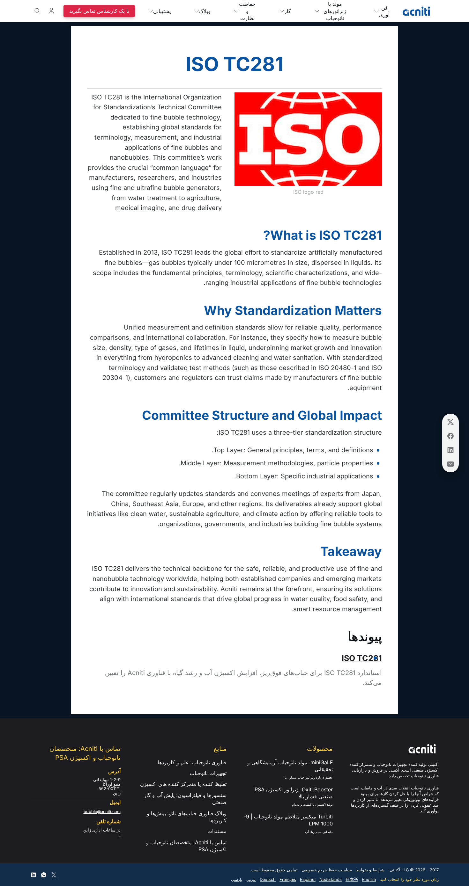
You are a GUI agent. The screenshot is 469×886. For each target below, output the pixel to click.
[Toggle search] (37, 11)
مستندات (217, 831)
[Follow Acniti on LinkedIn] (33, 875)
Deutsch (268, 879)
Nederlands (330, 879)
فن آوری (384, 11)
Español (308, 879)
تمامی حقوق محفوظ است (274, 870)
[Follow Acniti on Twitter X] (54, 875)
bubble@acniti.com (102, 811)
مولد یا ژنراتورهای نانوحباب (335, 11)
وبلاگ (205, 11)
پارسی (236, 879)
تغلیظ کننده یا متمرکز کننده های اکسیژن (183, 784)
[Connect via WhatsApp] (44, 875)
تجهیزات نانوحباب (208, 773)
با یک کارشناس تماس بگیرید (99, 11)
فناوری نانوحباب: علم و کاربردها (192, 762)
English (369, 879)
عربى (251, 879)
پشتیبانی (162, 11)
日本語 (352, 879)
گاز (287, 11)
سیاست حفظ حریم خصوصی (327, 870)
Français (287, 879)
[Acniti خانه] (416, 11)
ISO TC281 (362, 658)
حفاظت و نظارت (247, 11)
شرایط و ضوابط (370, 870)
